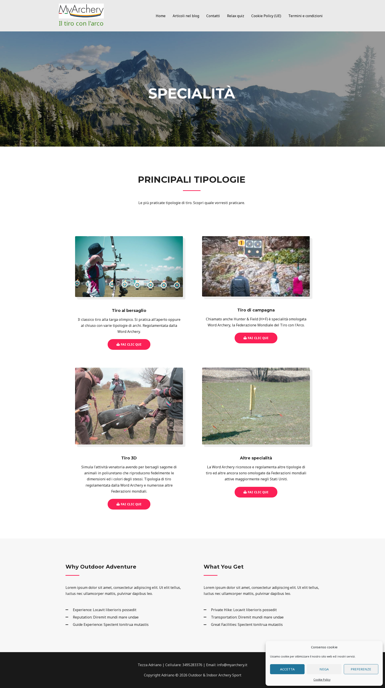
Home (161, 15)
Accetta (287, 669)
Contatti (213, 15)
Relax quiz (235, 15)
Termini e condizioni (305, 15)
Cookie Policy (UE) (266, 15)
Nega (324, 669)
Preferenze (361, 669)
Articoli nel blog (186, 15)
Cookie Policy (321, 680)
